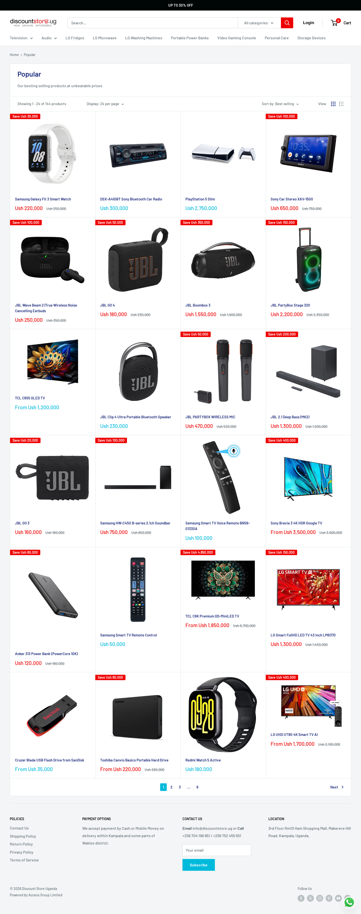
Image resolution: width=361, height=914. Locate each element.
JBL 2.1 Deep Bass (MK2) (290, 417)
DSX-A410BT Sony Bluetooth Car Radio (131, 199)
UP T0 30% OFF (180, 5)
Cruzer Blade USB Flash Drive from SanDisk (49, 760)
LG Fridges (75, 37)
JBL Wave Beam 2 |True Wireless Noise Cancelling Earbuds (46, 308)
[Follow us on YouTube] (338, 898)
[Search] (287, 22)
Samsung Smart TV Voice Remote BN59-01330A (217, 526)
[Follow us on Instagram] (319, 898)
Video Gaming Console (236, 37)
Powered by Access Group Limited (36, 895)
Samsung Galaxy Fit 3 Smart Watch (43, 199)
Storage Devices (311, 37)
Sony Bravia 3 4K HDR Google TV (296, 523)
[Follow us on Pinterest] (329, 898)
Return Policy (21, 844)
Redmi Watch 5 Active (203, 760)
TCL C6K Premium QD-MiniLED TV (212, 616)
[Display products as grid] (333, 104)
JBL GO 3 (22, 523)
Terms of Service (24, 860)
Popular (29, 55)
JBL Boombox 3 (197, 305)
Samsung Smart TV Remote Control (128, 635)
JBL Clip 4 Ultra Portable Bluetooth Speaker (135, 417)
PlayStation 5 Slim (200, 199)
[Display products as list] (341, 104)
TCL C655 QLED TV (30, 398)
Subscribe (199, 864)
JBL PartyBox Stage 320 (290, 305)
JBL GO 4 (107, 305)
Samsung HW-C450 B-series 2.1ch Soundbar (135, 523)
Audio (47, 37)
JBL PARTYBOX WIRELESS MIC (210, 417)
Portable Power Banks (190, 37)
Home (14, 55)
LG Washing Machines (143, 37)
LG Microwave (105, 37)
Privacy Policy (21, 852)
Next (334, 787)
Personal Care (277, 37)
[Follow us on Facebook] (301, 898)
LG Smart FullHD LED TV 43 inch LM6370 (303, 635)
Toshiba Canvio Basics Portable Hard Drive (134, 760)
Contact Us (19, 828)
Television (19, 37)
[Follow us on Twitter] (310, 898)
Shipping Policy (23, 836)
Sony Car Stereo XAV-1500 (292, 199)
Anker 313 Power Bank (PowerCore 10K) (46, 653)
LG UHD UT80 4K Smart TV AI (294, 734)
